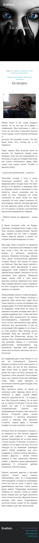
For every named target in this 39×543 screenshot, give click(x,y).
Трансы (16, 71)
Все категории (18, 77)
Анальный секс (23, 73)
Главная (9, 77)
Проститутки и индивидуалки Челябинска (31, 533)
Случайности (24, 71)
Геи (12, 71)
